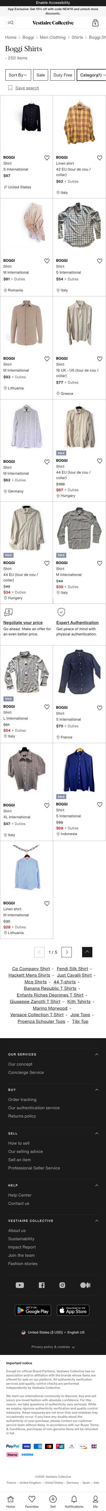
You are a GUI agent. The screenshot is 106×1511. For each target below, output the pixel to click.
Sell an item (19, 1160)
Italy (96, 1483)
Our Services (22, 1054)
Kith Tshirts (79, 1001)
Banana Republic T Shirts (50, 988)
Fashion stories (23, 1263)
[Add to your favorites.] (47, 158)
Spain (86, 1483)
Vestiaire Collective (31, 1221)
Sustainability (21, 1239)
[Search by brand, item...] (10, 23)
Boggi (28, 37)
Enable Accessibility (53, 2)
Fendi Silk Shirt (72, 969)
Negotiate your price (23, 622)
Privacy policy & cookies (51, 1346)
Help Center (19, 1195)
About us (17, 1230)
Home (10, 37)
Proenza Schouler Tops (41, 1021)
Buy (12, 1090)
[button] (95, 22)
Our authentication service (34, 1108)
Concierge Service (26, 1072)
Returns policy (22, 1116)
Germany (72, 1483)
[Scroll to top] (87, 952)
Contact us (18, 1203)
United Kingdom (30, 1483)
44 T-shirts (65, 982)
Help (13, 1185)
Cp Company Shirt (31, 969)
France (11, 1483)
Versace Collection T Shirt (37, 1015)
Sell (13, 1133)
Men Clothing (53, 37)
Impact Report (22, 1247)
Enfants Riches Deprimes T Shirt (50, 995)
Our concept (20, 1064)
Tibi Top (80, 1021)
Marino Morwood (50, 1008)
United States (54, 1483)
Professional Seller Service (34, 1168)
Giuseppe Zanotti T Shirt (35, 1001)
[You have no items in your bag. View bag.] (95, 22)
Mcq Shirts (35, 982)
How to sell (19, 1143)
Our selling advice (25, 1151)
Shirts (77, 37)
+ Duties (71, 181)
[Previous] (39, 952)
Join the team (21, 1255)
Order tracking (22, 1099)
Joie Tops (80, 1015)
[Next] (66, 952)
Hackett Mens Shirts (29, 975)
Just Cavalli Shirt (74, 975)
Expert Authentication (77, 622)
